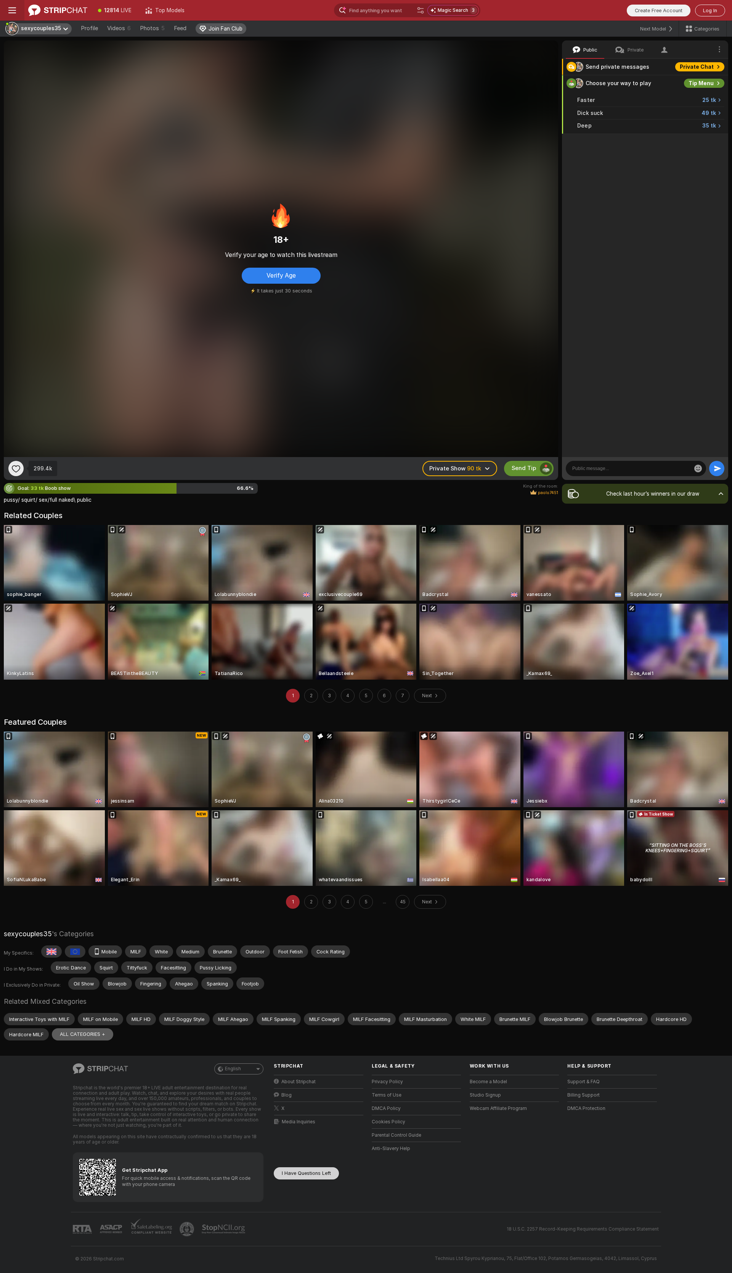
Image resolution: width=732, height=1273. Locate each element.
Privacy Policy (387, 1081)
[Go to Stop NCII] (224, 1229)
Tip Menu (701, 83)
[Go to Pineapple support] (188, 1229)
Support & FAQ (583, 1081)
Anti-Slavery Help (391, 1148)
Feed (180, 28)
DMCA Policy (386, 1108)
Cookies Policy (388, 1121)
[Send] (716, 468)
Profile (89, 28)
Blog (286, 1095)
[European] (75, 951)
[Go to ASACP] (112, 1229)
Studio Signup (485, 1095)
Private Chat (697, 67)
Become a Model (488, 1081)
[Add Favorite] (16, 468)
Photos (152, 28)
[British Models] (51, 951)
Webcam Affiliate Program (498, 1108)
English (233, 1068)
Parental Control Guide (396, 1135)
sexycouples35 (28, 934)
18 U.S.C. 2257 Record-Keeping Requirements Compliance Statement (583, 1229)
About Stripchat (298, 1081)
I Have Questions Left (306, 1173)
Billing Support (583, 1095)
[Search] (420, 10)
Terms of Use (386, 1095)
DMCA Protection (586, 1108)
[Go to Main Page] (57, 10)
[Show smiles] (698, 468)
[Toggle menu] (12, 10)
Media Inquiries (298, 1121)
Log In (710, 10)
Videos (119, 28)
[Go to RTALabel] (83, 1229)
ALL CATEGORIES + (82, 1034)
